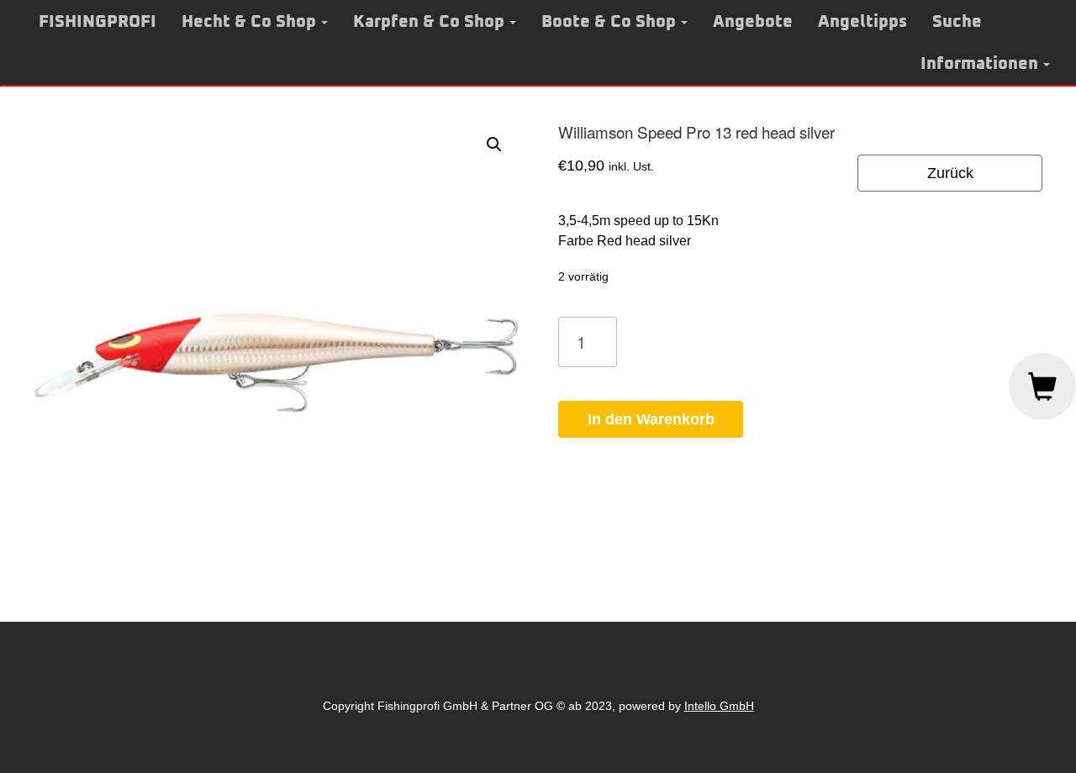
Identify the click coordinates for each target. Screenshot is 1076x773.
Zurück (950, 173)
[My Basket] (1042, 386)
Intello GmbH (719, 706)
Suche (957, 21)
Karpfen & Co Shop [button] (428, 21)
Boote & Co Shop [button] (608, 21)
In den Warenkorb (651, 419)
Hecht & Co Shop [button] (249, 21)
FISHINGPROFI (97, 21)
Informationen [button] (979, 63)
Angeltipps (862, 21)
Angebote (753, 21)
